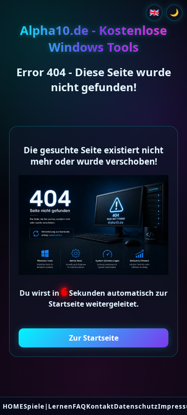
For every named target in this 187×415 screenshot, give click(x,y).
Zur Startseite (93, 338)
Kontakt (100, 406)
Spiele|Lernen (48, 406)
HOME (13, 406)
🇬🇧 (154, 12)
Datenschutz (136, 406)
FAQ (79, 406)
